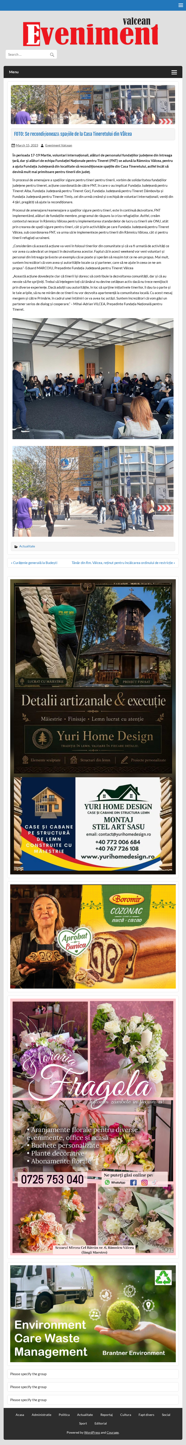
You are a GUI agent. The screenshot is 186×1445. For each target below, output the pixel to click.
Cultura (125, 1414)
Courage (113, 1432)
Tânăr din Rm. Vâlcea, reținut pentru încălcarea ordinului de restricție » (123, 563)
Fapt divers (146, 1414)
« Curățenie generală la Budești (34, 563)
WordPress (92, 1432)
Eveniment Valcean (58, 145)
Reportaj (106, 1414)
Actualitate (27, 546)
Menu (14, 72)
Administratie (41, 1414)
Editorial (101, 1423)
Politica (64, 1414)
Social (166, 1414)
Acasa (20, 1414)
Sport (83, 1423)
